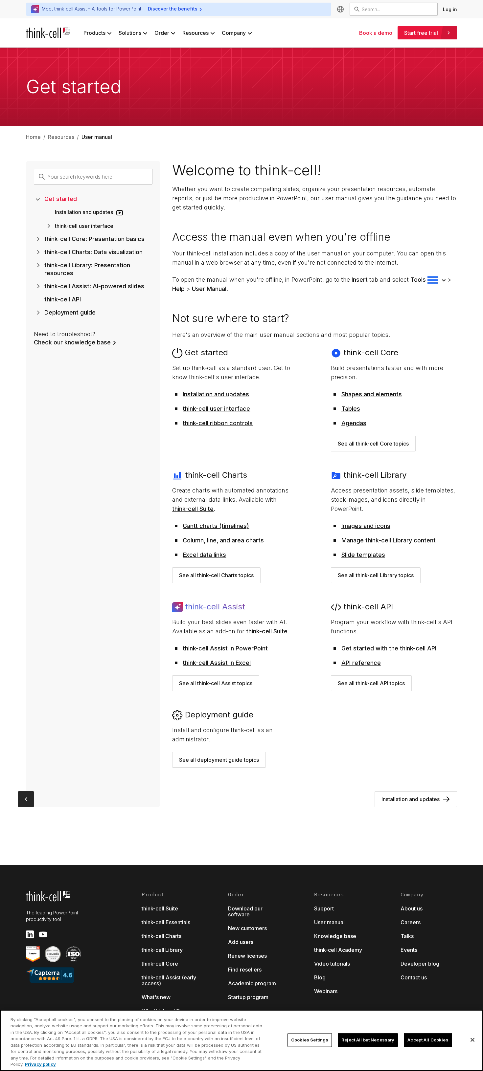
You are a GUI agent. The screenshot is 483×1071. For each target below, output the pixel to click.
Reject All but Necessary (367, 1039)
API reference (361, 662)
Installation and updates (216, 394)
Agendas (353, 423)
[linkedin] (30, 934)
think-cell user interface (216, 408)
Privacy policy (40, 1064)
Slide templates (363, 554)
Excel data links (204, 554)
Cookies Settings (309, 1039)
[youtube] (43, 934)
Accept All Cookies (427, 1039)
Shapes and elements (371, 394)
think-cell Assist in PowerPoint (225, 648)
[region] (241, 1040)
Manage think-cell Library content (388, 540)
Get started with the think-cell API (388, 648)
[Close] (472, 1040)
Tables (350, 408)
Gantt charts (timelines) (216, 525)
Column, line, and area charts (223, 540)
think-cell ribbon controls (218, 423)
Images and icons (365, 525)
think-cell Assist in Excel (217, 662)
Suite (193, 508)
